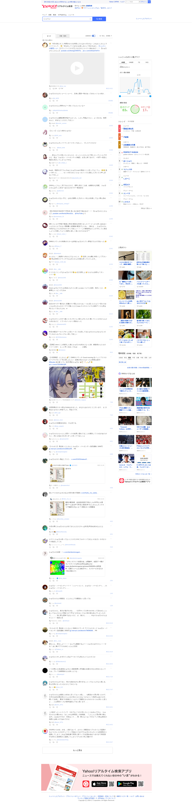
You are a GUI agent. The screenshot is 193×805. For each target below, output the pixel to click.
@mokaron (62, 350)
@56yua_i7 (57, 246)
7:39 (111, 402)
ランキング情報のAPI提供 (86, 798)
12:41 (111, 248)
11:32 (111, 326)
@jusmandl (57, 603)
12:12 (111, 314)
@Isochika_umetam (63, 519)
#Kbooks (52, 362)
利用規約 (101, 796)
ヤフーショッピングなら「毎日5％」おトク (97, 8)
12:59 (111, 206)
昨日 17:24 (109, 677)
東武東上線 (122, 362)
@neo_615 (59, 687)
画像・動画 (63, 36)
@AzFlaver (66, 621)
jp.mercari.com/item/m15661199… (61, 449)
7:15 (111, 415)
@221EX (74, 465)
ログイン (78, 8)
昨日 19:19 (109, 652)
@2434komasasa (61, 337)
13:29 (111, 165)
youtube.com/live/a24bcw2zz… (63, 213)
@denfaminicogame (75, 558)
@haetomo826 (61, 324)
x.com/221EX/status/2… (79, 459)
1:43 (111, 593)
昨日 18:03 (109, 664)
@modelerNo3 (65, 485)
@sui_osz (63, 86)
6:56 (111, 428)
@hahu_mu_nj (66, 499)
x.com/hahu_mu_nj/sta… (89, 493)
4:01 (111, 534)
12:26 (111, 280)
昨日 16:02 (109, 724)
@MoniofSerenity (61, 532)
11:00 (111, 339)
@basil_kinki (61, 147)
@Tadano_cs (59, 649)
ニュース (71, 15)
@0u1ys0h (59, 591)
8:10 (111, 352)
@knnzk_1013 (58, 420)
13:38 (111, 150)
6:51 (111, 441)
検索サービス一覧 (122, 796)
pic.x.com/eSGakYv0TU (91, 51)
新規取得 (89, 6)
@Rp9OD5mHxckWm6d (60, 110)
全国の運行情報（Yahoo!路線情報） (138, 367)
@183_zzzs (58, 135)
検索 (100, 19)
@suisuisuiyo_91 (58, 216)
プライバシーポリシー (73, 796)
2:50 (111, 580)
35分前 (110, 113)
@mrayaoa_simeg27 (63, 203)
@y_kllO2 (56, 98)
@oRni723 (60, 191)
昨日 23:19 (109, 623)
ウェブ (44, 15)
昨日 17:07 (109, 689)
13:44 (111, 138)
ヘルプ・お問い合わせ (137, 796)
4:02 (111, 521)
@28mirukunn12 (61, 661)
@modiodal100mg (62, 740)
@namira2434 (64, 439)
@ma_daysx (62, 578)
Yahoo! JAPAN (114, 2)
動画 (54, 15)
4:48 (111, 488)
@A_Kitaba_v (62, 163)
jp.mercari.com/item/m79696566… (82, 630)
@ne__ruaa (57, 641)
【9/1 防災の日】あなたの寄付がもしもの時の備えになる (62, 2)
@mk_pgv (57, 413)
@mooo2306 (62, 277)
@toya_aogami (59, 426)
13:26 (111, 180)
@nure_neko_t (61, 234)
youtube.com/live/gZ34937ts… (71, 51)
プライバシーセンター (89, 796)
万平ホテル (143, 2)
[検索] (149, 1)
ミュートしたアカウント (144, 18)
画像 (49, 15)
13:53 (111, 125)
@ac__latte (57, 269)
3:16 (111, 547)
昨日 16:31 (109, 707)
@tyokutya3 (57, 253)
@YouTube (79, 213)
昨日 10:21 (109, 88)
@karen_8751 (58, 705)
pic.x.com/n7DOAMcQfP (57, 364)
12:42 (111, 236)
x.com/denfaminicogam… (73, 552)
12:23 (111, 296)
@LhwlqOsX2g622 (61, 452)
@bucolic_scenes (61, 123)
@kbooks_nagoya (80, 400)
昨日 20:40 (109, 636)
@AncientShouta (70, 544)
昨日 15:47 (109, 742)
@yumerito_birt (76, 178)
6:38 (111, 454)
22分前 (110, 100)
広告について (109, 796)
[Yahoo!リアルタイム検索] (57, 5)
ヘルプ (122, 2)
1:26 (111, 605)
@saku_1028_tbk (60, 262)
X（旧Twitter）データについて (106, 798)
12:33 (111, 264)
